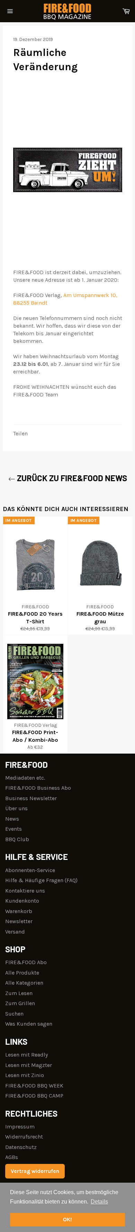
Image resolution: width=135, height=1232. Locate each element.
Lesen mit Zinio (24, 1075)
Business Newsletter (31, 798)
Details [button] (99, 1202)
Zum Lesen (19, 993)
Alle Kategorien (24, 982)
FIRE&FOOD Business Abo (38, 788)
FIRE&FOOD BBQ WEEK (34, 1085)
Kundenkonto (22, 900)
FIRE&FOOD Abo (26, 962)
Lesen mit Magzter (28, 1065)
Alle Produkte (22, 972)
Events (13, 829)
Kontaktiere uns (25, 890)
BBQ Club (17, 839)
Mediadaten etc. (25, 777)
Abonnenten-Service (30, 870)
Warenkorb (18, 911)
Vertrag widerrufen (35, 1171)
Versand (15, 931)
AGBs (11, 1157)
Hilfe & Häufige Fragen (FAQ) (41, 880)
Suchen (14, 1013)
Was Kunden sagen (28, 1023)
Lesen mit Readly (26, 1054)
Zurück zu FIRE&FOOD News (71, 478)
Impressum (20, 1126)
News (12, 818)
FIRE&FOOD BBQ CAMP (34, 1095)
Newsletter (19, 921)
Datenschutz (21, 1147)
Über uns (16, 808)
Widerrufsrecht (24, 1136)
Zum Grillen (20, 1003)
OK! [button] (67, 1219)
